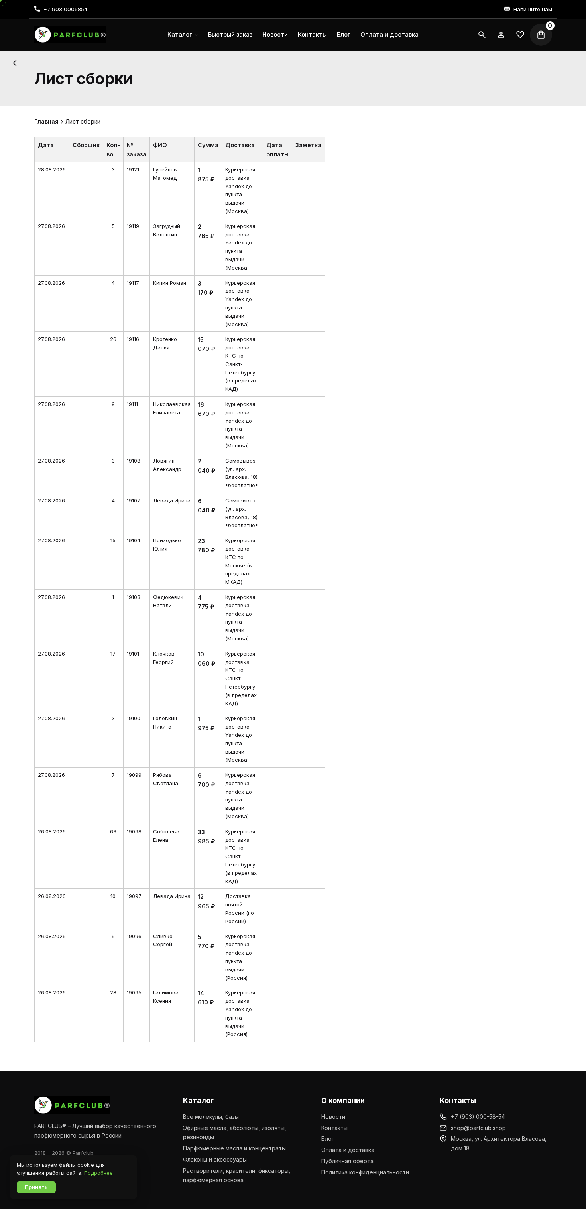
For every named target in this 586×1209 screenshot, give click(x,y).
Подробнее (98, 1173)
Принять (36, 1187)
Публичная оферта (347, 1161)
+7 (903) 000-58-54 (478, 1116)
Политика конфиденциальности (365, 1172)
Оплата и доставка (347, 1149)
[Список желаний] (501, 34)
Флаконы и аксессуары (215, 1159)
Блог (327, 1138)
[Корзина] (541, 35)
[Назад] (16, 63)
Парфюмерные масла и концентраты (234, 1148)
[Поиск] (482, 34)
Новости (333, 1116)
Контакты (334, 1127)
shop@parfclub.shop (478, 1127)
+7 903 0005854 (65, 9)
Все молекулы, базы (211, 1116)
